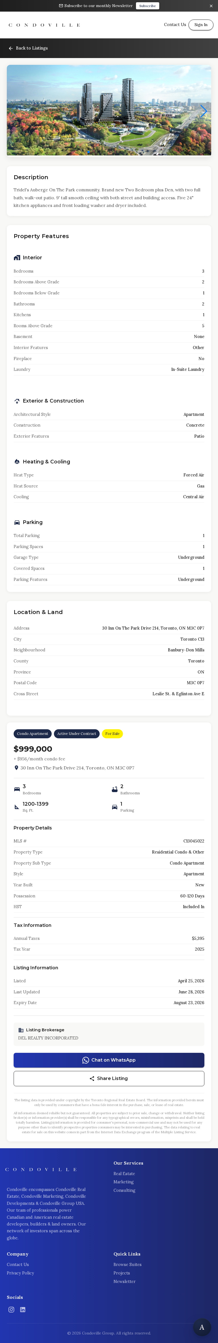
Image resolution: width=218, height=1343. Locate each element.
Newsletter (125, 1281)
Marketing (124, 1181)
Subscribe (147, 6)
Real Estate (124, 1173)
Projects (122, 1273)
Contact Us (18, 1264)
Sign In (200, 24)
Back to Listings (32, 48)
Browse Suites (128, 1264)
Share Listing (112, 1078)
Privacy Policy (20, 1273)
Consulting (124, 1190)
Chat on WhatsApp (113, 1060)
